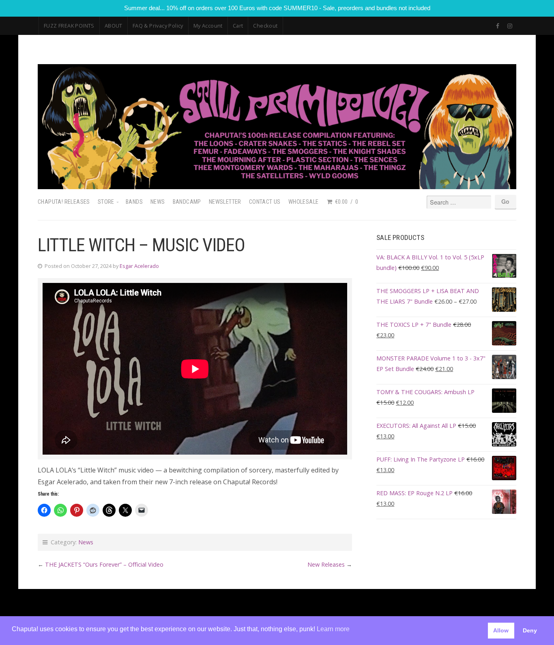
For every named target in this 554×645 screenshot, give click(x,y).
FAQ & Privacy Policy (158, 25)
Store (106, 201)
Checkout (265, 25)
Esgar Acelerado (139, 266)
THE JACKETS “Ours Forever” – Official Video (104, 564)
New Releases (326, 564)
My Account (208, 25)
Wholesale (303, 201)
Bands (134, 201)
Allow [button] (501, 630)
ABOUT (113, 25)
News (157, 201)
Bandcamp (187, 201)
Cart (238, 25)
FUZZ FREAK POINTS (69, 25)
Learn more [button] (333, 629)
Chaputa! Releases (64, 201)
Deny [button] (530, 630)
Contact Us (265, 201)
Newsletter (225, 201)
